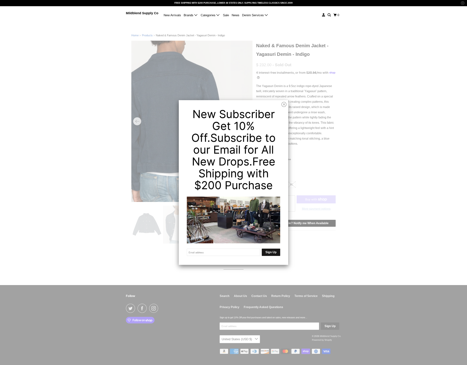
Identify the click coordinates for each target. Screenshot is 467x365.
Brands (189, 15)
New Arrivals (172, 15)
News (235, 15)
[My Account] (323, 15)
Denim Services (253, 15)
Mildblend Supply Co (142, 13)
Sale (226, 15)
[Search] (329, 15)
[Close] (283, 104)
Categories (208, 15)
